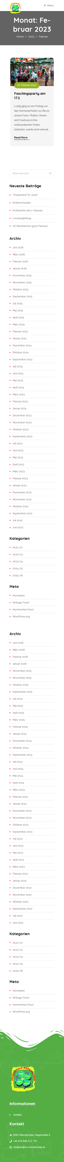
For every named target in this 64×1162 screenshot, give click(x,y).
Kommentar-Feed (23, 609)
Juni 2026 (18, 247)
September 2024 (22, 359)
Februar (43, 36)
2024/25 (18, 568)
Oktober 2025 (20, 289)
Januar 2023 (19, 485)
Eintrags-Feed (21, 602)
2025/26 (18, 575)
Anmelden (19, 595)
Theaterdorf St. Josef (25, 194)
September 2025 (22, 296)
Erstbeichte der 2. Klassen (28, 210)
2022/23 (18, 554)
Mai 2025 (18, 310)
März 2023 (19, 471)
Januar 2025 (19, 338)
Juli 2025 (18, 303)
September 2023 (22, 436)
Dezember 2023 (22, 415)
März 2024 (19, 394)
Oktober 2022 (20, 506)
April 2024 (18, 387)
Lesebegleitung (22, 218)
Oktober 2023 (20, 429)
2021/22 (18, 547)
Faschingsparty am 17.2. (30, 95)
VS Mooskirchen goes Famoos (30, 226)
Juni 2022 (18, 527)
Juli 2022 (18, 520)
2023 (31, 36)
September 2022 (22, 513)
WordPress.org (21, 616)
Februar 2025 (20, 331)
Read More (20, 137)
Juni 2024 (18, 373)
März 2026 (19, 254)
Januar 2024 (20, 408)
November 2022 (22, 499)
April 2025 (18, 317)
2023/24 (18, 561)
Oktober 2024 (21, 352)
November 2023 (22, 422)
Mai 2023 (18, 457)
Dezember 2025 (22, 275)
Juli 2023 (18, 443)
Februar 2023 (20, 478)
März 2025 (19, 324)
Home (20, 36)
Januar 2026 (20, 268)
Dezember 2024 (22, 345)
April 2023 (18, 464)
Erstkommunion (22, 202)
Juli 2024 (18, 366)
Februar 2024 (20, 401)
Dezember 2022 (22, 492)
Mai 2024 (18, 380)
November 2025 (22, 282)
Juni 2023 (18, 450)
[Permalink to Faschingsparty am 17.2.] (32, 72)
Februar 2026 (20, 261)
